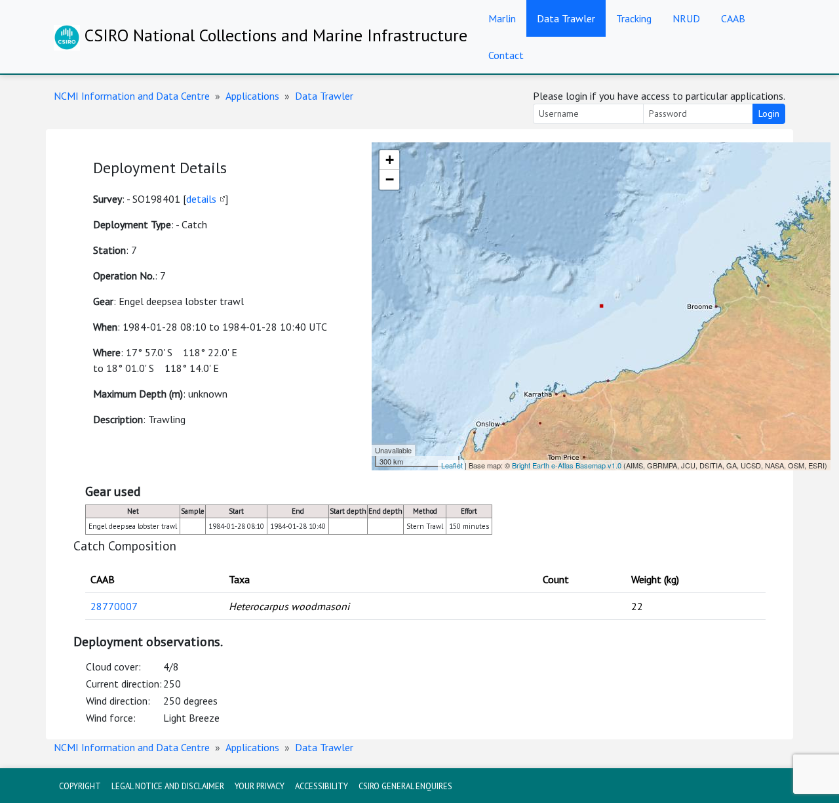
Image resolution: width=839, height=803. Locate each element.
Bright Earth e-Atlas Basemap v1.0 (566, 465)
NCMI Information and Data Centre (132, 95)
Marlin (502, 18)
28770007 (114, 606)
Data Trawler (566, 18)
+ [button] (389, 160)
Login (768, 113)
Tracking (634, 18)
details (201, 198)
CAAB (733, 18)
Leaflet (452, 465)
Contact (506, 55)
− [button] (389, 179)
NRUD (686, 18)
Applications (252, 95)
